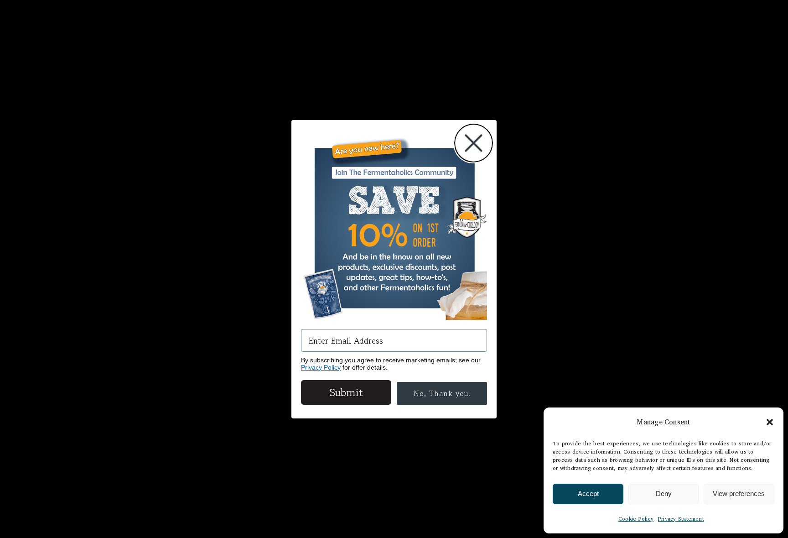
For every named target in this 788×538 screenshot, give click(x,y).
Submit (346, 392)
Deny (664, 493)
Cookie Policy (635, 518)
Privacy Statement (681, 518)
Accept (588, 493)
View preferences (739, 493)
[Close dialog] (473, 143)
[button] (769, 422)
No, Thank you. (442, 393)
